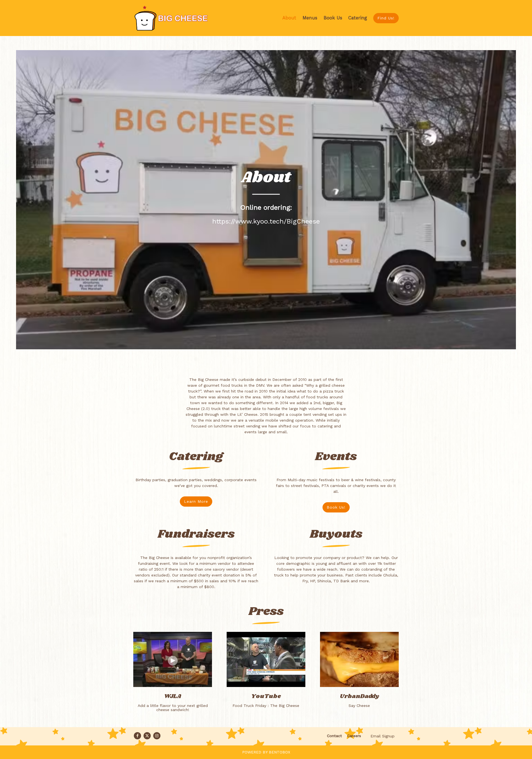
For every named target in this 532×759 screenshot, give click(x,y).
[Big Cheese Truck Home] (174, 18)
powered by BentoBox (266, 752)
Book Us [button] (333, 17)
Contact (334, 736)
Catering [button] (357, 17)
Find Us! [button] (386, 18)
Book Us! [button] (336, 507)
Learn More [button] (196, 501)
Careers (354, 736)
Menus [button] (310, 17)
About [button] (289, 17)
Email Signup (382, 736)
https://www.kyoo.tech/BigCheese (266, 221)
